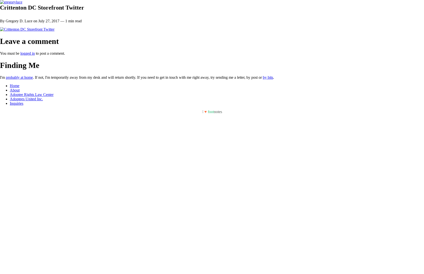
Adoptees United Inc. (26, 99)
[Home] (11, 2)
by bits (268, 77)
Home (14, 86)
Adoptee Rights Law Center (31, 94)
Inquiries (16, 103)
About (15, 90)
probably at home (19, 77)
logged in (27, 53)
